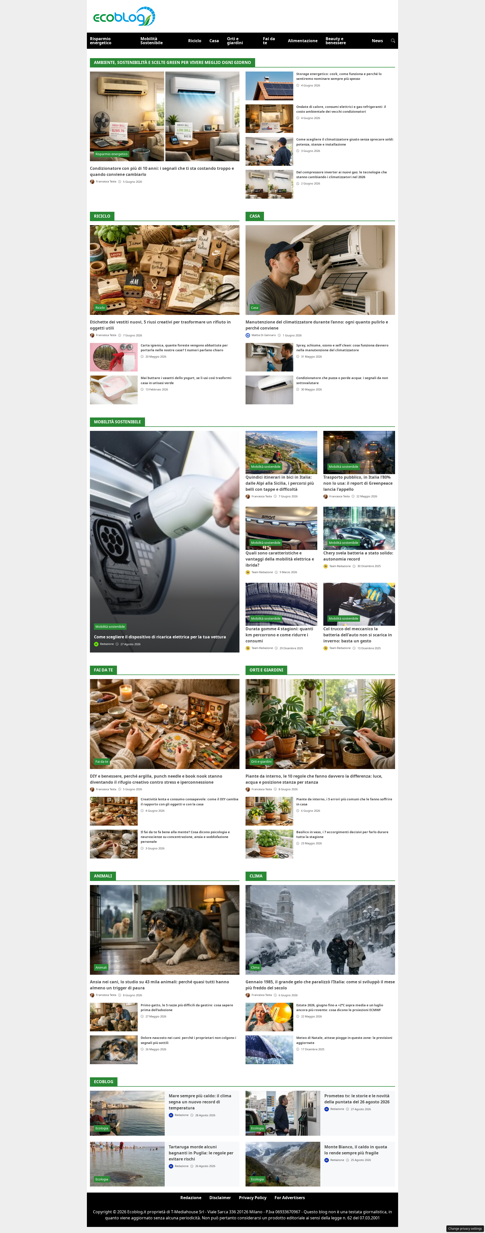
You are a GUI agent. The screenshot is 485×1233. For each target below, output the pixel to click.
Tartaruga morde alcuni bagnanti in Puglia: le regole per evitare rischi (201, 1153)
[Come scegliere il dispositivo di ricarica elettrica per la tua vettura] (164, 542)
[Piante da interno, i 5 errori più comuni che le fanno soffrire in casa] (269, 811)
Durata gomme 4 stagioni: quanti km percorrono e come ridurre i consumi (279, 635)
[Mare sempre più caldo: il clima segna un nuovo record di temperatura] (127, 1113)
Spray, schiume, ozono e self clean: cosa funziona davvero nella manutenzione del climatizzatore (342, 347)
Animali (103, 876)
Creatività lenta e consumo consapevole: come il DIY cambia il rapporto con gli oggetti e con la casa (189, 801)
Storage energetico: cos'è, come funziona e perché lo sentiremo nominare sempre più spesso (339, 76)
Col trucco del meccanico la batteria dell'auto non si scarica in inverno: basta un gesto (357, 635)
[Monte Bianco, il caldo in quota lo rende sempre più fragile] (283, 1164)
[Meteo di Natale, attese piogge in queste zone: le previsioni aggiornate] (269, 1049)
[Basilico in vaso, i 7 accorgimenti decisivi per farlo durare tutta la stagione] (269, 844)
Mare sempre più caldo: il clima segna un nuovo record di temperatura (200, 1102)
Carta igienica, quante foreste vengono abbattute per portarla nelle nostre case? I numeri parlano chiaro (184, 347)
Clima (256, 876)
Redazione (190, 1197)
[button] (393, 41)
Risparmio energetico (100, 40)
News (377, 40)
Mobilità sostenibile (110, 626)
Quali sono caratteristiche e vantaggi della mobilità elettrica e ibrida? (280, 559)
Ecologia (101, 1128)
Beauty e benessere (336, 40)
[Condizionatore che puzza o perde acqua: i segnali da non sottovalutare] (269, 390)
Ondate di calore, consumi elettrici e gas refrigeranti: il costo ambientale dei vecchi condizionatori (341, 109)
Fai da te (269, 40)
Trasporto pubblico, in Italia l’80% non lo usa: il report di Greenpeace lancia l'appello (358, 483)
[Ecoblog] (124, 16)
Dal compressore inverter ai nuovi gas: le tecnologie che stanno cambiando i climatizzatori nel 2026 (341, 174)
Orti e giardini (235, 40)
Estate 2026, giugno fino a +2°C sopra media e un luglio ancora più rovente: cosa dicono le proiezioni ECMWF (339, 1007)
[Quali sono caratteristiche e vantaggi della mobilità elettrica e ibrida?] (281, 528)
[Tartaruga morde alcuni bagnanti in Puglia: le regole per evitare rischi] (127, 1164)
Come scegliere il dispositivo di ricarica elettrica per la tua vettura (160, 637)
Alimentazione (303, 40)
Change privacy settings (465, 1228)
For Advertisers (290, 1197)
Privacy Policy (252, 1197)
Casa (214, 40)
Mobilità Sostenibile (151, 40)
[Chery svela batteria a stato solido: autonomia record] (359, 528)
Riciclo (194, 40)
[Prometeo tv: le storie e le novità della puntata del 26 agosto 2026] (283, 1113)
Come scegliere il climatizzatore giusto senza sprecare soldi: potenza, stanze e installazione (345, 141)
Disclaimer (220, 1197)
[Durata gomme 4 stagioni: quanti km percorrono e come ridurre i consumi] (281, 604)
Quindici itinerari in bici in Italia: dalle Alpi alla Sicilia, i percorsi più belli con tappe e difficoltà (280, 483)
